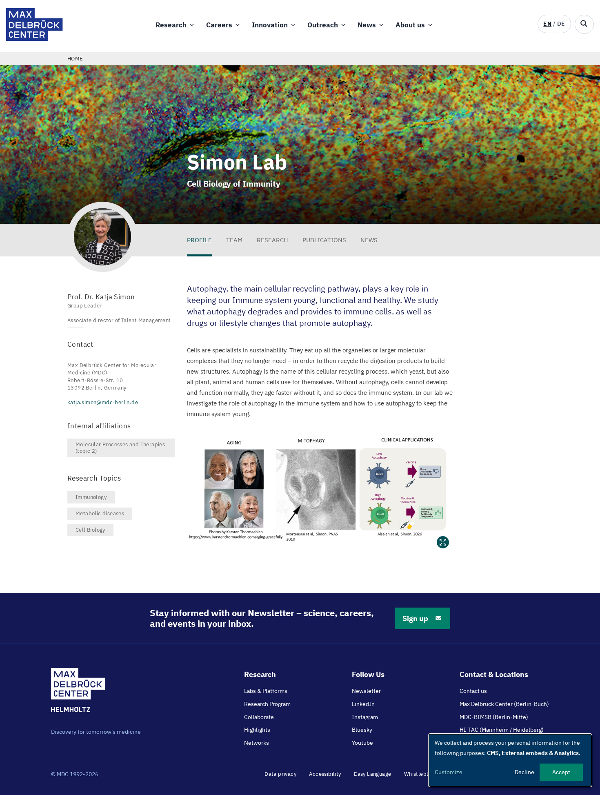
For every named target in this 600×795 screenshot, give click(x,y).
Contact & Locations (494, 674)
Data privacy (280, 774)
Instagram (365, 717)
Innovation (270, 24)
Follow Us (368, 674)
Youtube (362, 742)
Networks (256, 742)
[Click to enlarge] (320, 490)
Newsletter (366, 691)
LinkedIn (363, 704)
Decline (524, 772)
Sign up (415, 618)
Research (171, 24)
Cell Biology (90, 529)
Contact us (473, 691)
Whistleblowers (424, 774)
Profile (199, 240)
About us (410, 24)
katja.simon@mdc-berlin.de (102, 402)
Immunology (91, 497)
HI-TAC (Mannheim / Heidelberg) (502, 729)
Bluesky (362, 729)
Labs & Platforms (265, 691)
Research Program (267, 704)
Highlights (257, 729)
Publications (324, 240)
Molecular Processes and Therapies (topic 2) (120, 447)
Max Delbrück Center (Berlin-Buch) (504, 704)
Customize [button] (448, 772)
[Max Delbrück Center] (34, 38)
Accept (561, 772)
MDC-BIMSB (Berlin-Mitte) (494, 717)
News (367, 24)
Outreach (322, 24)
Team (234, 240)
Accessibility (325, 774)
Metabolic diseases (100, 513)
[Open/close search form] (584, 24)
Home (75, 58)
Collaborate (259, 717)
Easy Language (372, 774)
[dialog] (510, 760)
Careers (219, 24)
